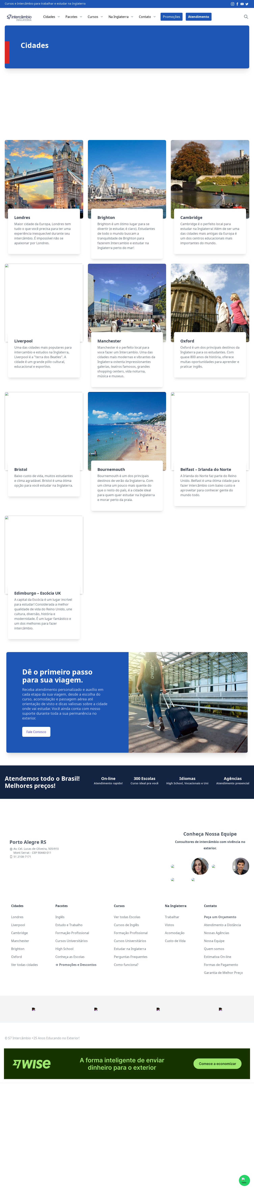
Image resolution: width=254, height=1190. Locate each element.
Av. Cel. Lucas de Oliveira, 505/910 (36, 849)
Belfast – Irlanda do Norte (205, 469)
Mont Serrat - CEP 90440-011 (32, 853)
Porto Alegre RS (28, 842)
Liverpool (23, 341)
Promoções (171, 17)
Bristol (20, 469)
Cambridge (191, 217)
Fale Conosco (36, 732)
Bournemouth (111, 469)
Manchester (109, 341)
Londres (22, 217)
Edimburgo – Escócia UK (37, 593)
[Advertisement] (127, 104)
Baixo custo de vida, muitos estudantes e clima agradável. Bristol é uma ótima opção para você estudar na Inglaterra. (43, 481)
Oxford (187, 341)
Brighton (106, 217)
